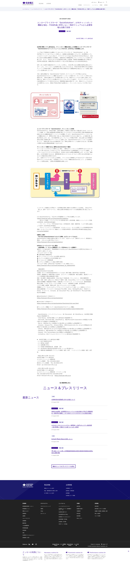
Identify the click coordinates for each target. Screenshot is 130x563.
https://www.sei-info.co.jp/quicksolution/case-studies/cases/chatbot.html (60, 308)
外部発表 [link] (24, 530)
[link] (28, 3)
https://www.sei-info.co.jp (63, 375)
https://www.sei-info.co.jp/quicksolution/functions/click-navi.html (58, 303)
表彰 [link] (23, 532)
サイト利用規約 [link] (63, 545)
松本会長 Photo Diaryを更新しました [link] (62, 439)
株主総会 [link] (78, 513)
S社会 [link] (42, 511)
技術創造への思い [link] (26, 537)
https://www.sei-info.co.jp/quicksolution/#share (53, 218)
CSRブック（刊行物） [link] (63, 523)
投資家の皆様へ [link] (80, 508)
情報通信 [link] (24, 513)
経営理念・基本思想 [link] (70, 490)
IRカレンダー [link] (79, 518)
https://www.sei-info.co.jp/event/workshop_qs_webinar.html (56, 265)
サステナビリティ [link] (87, 4)
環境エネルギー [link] (26, 511)
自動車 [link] (24, 515)
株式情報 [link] (78, 515)
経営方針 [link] (78, 506)
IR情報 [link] (101, 4)
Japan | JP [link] (101, 2)
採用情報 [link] (105, 4)
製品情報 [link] (41, 3)
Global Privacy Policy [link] (55, 545)
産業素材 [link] (24, 520)
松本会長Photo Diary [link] (63, 514)
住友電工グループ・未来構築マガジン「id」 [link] (65, 509)
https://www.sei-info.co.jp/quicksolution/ (50, 242)
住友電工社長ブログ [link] (63, 511)
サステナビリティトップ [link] (46, 506)
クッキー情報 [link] (76, 545)
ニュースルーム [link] (95, 4)
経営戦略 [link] (68, 493)
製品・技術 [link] (69, 31)
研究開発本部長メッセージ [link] (28, 506)
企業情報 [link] (48, 3)
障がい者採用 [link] (97, 513)
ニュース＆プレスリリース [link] (36, 9)
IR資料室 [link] (78, 511)
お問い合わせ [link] (93, 2)
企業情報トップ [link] (69, 488)
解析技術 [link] (24, 523)
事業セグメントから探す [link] (49, 488)
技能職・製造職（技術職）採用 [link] (101, 511)
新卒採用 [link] (96, 506)
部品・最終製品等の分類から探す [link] (51, 490)
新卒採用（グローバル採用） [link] (101, 508)
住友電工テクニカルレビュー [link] (28, 535)
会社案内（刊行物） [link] (63, 521)
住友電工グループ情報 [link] (70, 495)
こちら (31, 558)
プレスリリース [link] (62, 31)
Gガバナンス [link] (43, 513)
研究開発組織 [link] (25, 527)
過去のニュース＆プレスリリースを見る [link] (63, 466)
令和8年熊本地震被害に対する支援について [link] (63, 399)
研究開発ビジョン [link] (26, 508)
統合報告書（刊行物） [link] (63, 519)
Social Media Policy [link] (70, 545)
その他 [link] (53, 396)
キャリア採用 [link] (97, 515)
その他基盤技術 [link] (26, 525)
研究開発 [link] (80, 4)
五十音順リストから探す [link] (49, 493)
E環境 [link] (42, 508)
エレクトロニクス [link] (26, 518)
